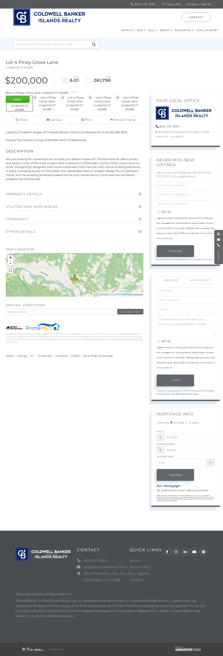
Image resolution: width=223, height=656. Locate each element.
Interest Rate (165, 456)
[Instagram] (176, 552)
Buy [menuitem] (140, 30)
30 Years (178, 423)
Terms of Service (184, 394)
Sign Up (206, 4)
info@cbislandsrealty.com (105, 567)
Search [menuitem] (126, 30)
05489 (75, 356)
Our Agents (177, 137)
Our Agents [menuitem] (139, 573)
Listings (22, 356)
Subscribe (175, 251)
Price (160, 431)
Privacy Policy (163, 394)
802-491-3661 (144, 4)
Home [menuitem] (135, 560)
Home (10, 356)
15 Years (193, 423)
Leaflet (103, 294)
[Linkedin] (185, 552)
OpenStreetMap (121, 294)
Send (175, 380)
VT (32, 356)
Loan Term (163, 423)
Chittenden (44, 356)
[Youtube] (194, 552)
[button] (94, 44)
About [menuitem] (164, 30)
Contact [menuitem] (136, 580)
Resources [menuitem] (183, 30)
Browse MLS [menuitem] (140, 567)
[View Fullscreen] (10, 270)
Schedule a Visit (200, 280)
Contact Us (162, 137)
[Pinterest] (203, 552)
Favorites (173, 4)
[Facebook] (167, 552)
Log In (193, 4)
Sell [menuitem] (151, 30)
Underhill (61, 356)
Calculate (175, 475)
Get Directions (130, 311)
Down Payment (166, 444)
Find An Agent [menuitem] (207, 30)
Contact (196, 17)
